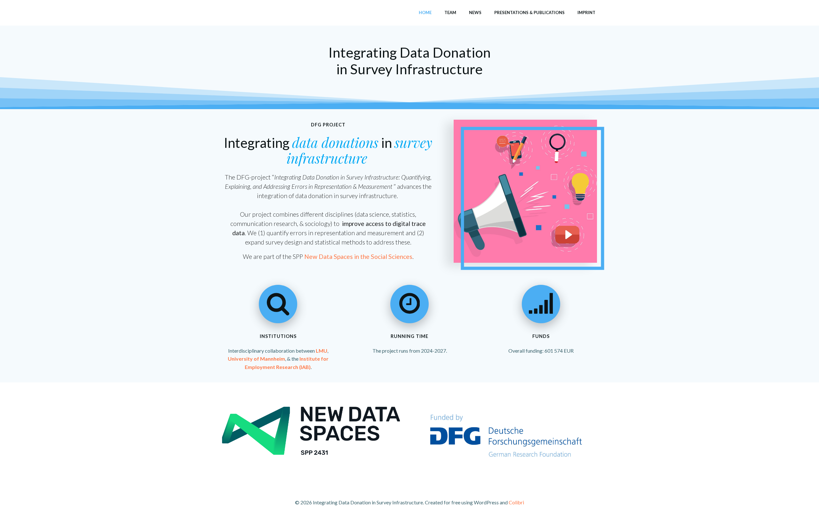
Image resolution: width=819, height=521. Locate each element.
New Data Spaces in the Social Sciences (358, 256)
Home (425, 12)
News (475, 12)
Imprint (586, 12)
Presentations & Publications (529, 12)
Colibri (516, 502)
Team (450, 12)
